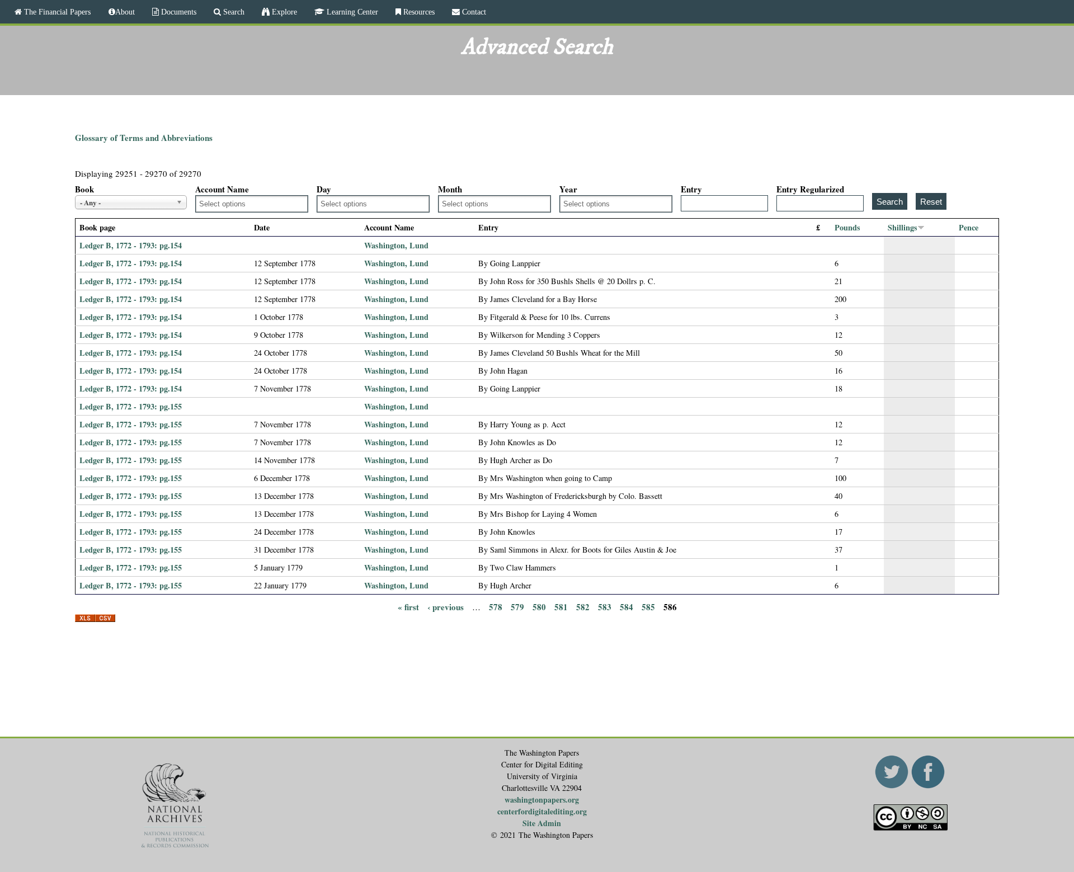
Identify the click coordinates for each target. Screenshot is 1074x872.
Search (232, 12)
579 (517, 606)
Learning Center (351, 12)
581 (561, 606)
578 (495, 606)
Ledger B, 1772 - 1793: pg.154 (130, 245)
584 (626, 606)
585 (648, 606)
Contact (473, 12)
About (125, 12)
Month (450, 189)
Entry (691, 189)
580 (539, 606)
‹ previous (445, 606)
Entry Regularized (810, 189)
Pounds (847, 227)
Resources (418, 12)
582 (583, 606)
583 (604, 606)
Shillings (902, 227)
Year (568, 189)
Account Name (222, 189)
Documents (177, 12)
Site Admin (541, 823)
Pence (968, 227)
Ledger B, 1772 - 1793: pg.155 (130, 406)
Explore (283, 12)
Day (324, 189)
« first (408, 606)
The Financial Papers (56, 12)
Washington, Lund (396, 245)
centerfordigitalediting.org (542, 811)
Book (84, 189)
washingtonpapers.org (542, 799)
